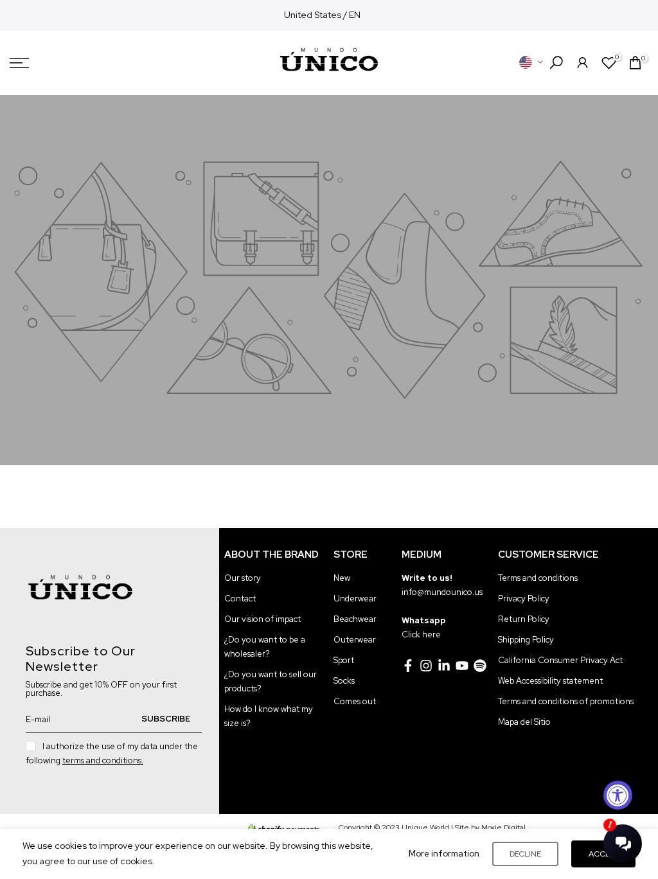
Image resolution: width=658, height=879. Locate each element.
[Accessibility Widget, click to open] (617, 795)
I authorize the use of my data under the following (112, 753)
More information (444, 853)
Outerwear (354, 639)
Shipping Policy (526, 639)
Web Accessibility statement (550, 680)
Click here (421, 634)
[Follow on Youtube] (462, 665)
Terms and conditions (538, 578)
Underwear (355, 598)
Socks (344, 680)
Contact (240, 598)
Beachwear (355, 619)
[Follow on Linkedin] (444, 665)
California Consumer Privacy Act (560, 660)
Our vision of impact (262, 619)
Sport (343, 660)
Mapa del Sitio (524, 721)
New (341, 578)
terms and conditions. (102, 760)
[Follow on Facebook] (408, 665)
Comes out (354, 701)
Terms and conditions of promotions (566, 701)
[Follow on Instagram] (426, 665)
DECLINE (525, 854)
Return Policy (523, 619)
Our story (242, 578)
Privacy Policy (523, 598)
